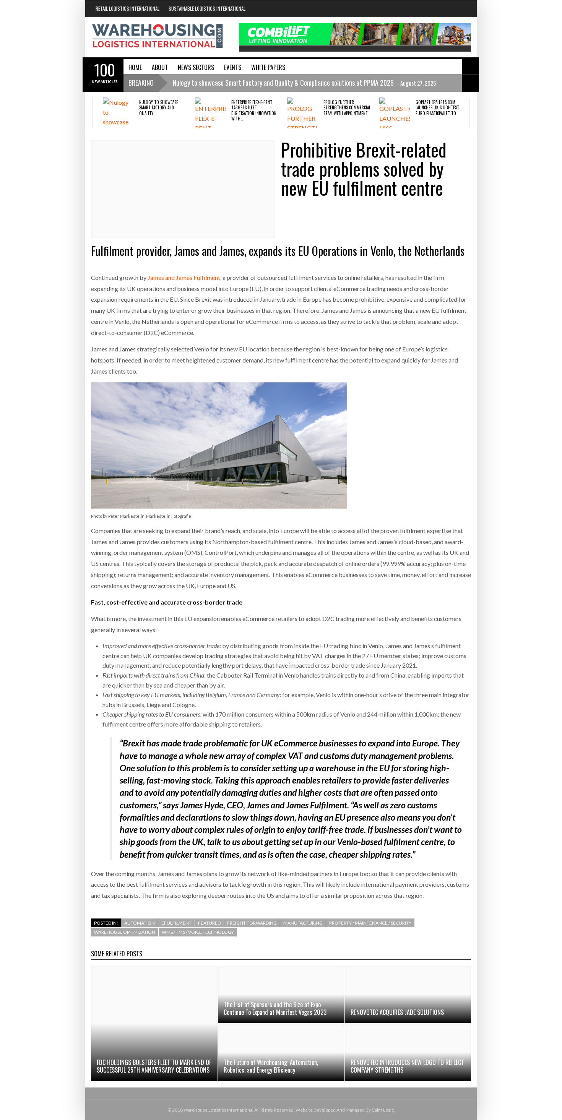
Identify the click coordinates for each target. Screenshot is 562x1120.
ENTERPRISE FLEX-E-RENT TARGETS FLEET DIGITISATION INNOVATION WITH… (253, 110)
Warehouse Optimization (124, 932)
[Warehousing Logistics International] (157, 36)
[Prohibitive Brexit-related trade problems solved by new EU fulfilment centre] (183, 189)
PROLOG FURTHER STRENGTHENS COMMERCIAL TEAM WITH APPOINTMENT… (346, 107)
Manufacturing (303, 923)
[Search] (470, 65)
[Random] (470, 83)
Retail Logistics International (127, 8)
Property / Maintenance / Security (370, 923)
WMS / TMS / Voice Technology (198, 932)
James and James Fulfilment (184, 277)
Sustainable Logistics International (207, 8)
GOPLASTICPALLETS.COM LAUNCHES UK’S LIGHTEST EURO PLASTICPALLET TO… (437, 107)
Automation (139, 923)
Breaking (141, 83)
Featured (209, 923)
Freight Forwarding (252, 923)
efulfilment (176, 923)
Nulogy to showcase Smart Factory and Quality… (158, 107)
